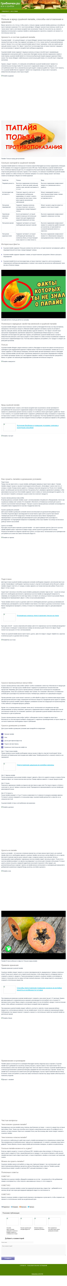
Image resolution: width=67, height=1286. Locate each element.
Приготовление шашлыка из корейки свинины (35, 765)
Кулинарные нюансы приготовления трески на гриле (38, 616)
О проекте (23, 1265)
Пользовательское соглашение (37, 1265)
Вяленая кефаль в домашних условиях (39, 1228)
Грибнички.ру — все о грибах (10, 11)
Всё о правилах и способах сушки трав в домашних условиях (54, 1229)
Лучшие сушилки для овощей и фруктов (25, 1228)
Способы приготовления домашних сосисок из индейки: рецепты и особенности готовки (12, 1230)
